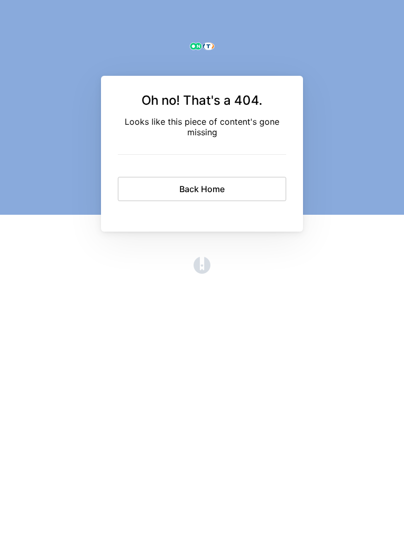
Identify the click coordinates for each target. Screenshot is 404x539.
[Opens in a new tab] (202, 270)
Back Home (202, 189)
